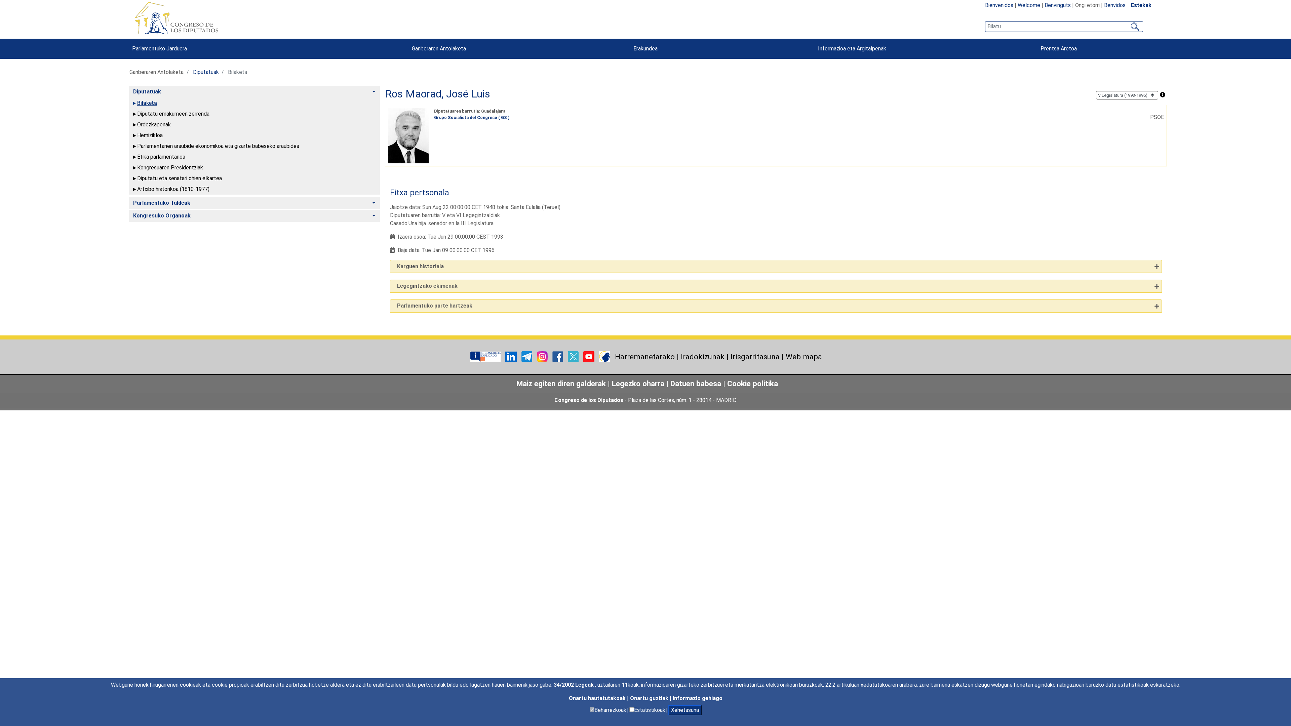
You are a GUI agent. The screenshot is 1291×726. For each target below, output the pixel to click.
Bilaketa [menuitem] (147, 103)
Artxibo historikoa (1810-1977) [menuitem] (173, 189)
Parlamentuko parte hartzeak (434, 305)
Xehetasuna (685, 710)
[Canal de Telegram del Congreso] (527, 356)
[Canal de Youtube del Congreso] (589, 356)
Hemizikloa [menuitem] (150, 135)
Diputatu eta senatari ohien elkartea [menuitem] (179, 178)
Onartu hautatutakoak (598, 698)
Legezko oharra (639, 383)
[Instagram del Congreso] (543, 356)
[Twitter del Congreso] (574, 356)
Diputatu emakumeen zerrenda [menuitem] (173, 114)
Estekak (1141, 5)
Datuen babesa (695, 383)
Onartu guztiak (650, 698)
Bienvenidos (999, 5)
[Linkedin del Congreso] (512, 356)
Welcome (1029, 5)
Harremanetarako (645, 356)
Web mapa (804, 356)
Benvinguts (1058, 5)
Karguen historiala (420, 266)
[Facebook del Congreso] (558, 356)
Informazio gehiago (697, 698)
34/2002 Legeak (574, 685)
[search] (1064, 26)
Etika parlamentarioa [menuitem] (161, 157)
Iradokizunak (703, 356)
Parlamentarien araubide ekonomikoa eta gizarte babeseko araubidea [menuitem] (218, 146)
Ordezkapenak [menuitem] (154, 124)
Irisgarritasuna (755, 356)
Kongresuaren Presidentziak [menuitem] (170, 167)
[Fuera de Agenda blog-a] (604, 356)
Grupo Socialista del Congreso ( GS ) (472, 117)
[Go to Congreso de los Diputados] (176, 19)
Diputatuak (206, 72)
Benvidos (1115, 5)
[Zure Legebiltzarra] (486, 356)
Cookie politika (752, 383)
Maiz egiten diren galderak (561, 383)
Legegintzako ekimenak (427, 286)
